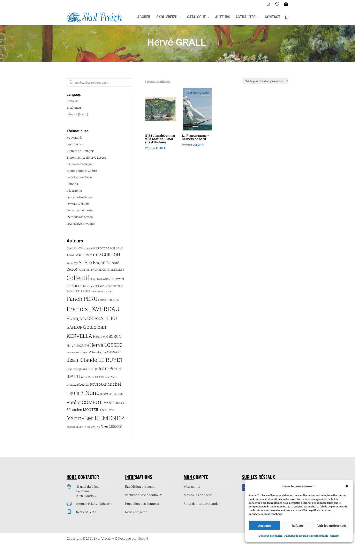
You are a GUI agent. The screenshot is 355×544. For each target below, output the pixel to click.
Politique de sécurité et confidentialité (306, 535)
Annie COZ (72, 263)
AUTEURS (222, 17)
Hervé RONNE (74, 352)
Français (72, 101)
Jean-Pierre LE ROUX (93, 377)
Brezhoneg (74, 107)
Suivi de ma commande (201, 503)
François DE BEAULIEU (92, 318)
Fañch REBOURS (108, 300)
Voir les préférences (332, 525)
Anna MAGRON (78, 255)
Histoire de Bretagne (80, 151)
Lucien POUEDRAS (93, 384)
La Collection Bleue (79, 177)
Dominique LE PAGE (93, 286)
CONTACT (272, 17)
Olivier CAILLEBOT (112, 394)
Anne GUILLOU (105, 254)
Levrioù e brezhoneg (80, 197)
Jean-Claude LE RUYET (95, 359)
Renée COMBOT (114, 403)
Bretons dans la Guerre (82, 171)
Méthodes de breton (80, 217)
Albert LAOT (115, 248)
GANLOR (75, 327)
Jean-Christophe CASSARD (101, 352)
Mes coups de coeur (198, 495)
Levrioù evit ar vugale (81, 224)
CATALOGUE (196, 17)
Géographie (74, 190)
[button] (347, 486)
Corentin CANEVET (102, 279)
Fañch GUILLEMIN (78, 291)
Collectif (78, 278)
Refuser (297, 525)
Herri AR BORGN (107, 336)
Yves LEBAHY (111, 426)
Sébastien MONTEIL (83, 409)
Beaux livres (75, 144)
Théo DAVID (107, 410)
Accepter (264, 525)
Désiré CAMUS (114, 286)
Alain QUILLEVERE (97, 248)
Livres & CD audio (78, 204)
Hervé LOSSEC (106, 345)
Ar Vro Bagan (92, 262)
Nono (92, 392)
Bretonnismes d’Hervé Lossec (86, 157)
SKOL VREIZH (167, 17)
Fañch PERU (82, 298)
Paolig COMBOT (84, 402)
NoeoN (143, 538)
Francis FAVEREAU (93, 309)
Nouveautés (74, 137)
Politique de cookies (270, 535)
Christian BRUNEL (90, 269)
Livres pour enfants (79, 210)
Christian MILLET (113, 269)
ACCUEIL (144, 17)
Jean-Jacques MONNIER (82, 369)
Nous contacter (136, 512)
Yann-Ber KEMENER (95, 418)
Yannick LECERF (75, 426)
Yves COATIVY (92, 426)
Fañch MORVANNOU (101, 291)
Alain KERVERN (76, 248)
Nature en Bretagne (79, 164)
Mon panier (192, 486)
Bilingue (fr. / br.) (77, 114)
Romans (72, 184)
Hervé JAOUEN (78, 345)
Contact (334, 535)
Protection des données (142, 503)
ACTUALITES (245, 17)
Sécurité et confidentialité (144, 495)
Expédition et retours (140, 486)
